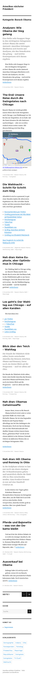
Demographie (8, 643)
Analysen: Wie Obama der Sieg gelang (13, 31)
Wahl (12, 249)
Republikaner (8, 654)
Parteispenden (8, 647)
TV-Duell (9, 554)
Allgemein (18, 247)
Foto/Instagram (10, 219)
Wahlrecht (7, 662)
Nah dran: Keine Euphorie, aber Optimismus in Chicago (17, 260)
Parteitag (19, 647)
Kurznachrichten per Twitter (15, 212)
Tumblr (7, 225)
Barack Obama (19, 87)
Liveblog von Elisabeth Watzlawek (16, 235)
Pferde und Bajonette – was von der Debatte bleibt (17, 525)
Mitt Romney (6, 249)
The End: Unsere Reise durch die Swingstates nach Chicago (14, 99)
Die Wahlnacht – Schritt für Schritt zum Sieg (14, 187)
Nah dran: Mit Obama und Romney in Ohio (17, 461)
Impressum (8, 627)
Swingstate (12, 176)
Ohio (18, 514)
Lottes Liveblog (10, 332)
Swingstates (7, 658)
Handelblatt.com (10, 227)
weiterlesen (7, 82)
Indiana (18, 643)
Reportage (18, 249)
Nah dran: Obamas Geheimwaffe (15, 403)
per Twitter (8, 319)
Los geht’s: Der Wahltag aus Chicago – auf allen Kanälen (17, 305)
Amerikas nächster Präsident (13, 7)
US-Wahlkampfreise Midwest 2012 (12, 167)
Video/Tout (8, 222)
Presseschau (13, 394)
